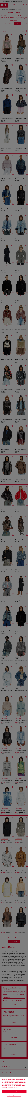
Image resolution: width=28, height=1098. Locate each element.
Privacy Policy (6, 1087)
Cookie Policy (15, 1087)
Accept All (14, 1091)
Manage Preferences (16, 1085)
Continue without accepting (14, 1095)
